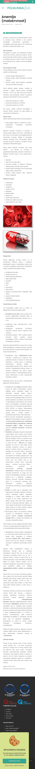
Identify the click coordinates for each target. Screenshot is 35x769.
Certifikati (8, 709)
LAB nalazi (9, 713)
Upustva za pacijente (11, 2)
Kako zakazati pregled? (12, 728)
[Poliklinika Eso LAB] (18, 8)
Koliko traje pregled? (11, 730)
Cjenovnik (8, 718)
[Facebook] (32, 2)
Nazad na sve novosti (13, 33)
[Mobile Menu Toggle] (3, 8)
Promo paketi (9, 716)
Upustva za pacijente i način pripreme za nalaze (15, 1)
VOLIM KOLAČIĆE (14, 761)
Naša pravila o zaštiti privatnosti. (14, 765)
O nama (8, 711)
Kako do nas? (9, 726)
